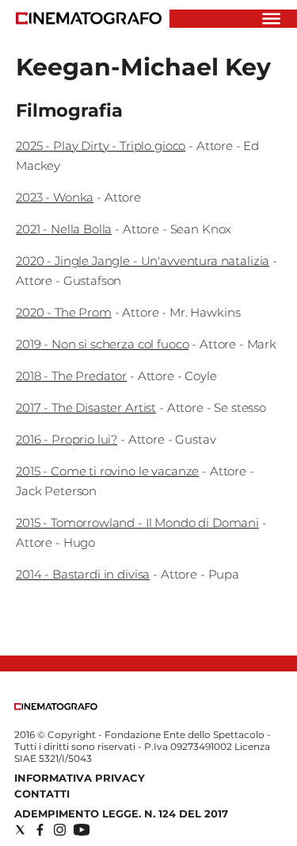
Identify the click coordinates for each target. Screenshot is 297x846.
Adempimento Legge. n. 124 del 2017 (121, 813)
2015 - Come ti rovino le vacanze (107, 471)
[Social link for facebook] (40, 830)
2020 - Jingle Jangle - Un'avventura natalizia (142, 260)
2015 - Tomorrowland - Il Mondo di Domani (137, 522)
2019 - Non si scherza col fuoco (102, 344)
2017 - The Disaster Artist (86, 407)
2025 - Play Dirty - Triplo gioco (100, 145)
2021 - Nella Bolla (64, 228)
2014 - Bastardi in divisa (83, 574)
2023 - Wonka (54, 197)
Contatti (42, 793)
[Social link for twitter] (20, 830)
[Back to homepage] (55, 707)
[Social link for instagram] (60, 830)
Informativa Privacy (79, 777)
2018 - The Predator (71, 375)
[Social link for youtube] (81, 830)
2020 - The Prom (64, 312)
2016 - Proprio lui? (66, 439)
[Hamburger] (271, 19)
